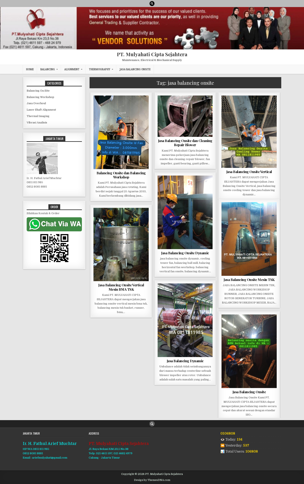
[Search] (152, 3)
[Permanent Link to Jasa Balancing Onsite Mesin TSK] (249, 239)
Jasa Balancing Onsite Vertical (249, 171)
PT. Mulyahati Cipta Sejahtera (152, 54)
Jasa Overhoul (36, 103)
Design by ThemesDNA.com (152, 480)
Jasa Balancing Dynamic (185, 361)
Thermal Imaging (38, 116)
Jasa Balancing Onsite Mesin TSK (249, 279)
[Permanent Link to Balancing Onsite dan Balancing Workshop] (121, 132)
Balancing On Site (38, 90)
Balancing (47, 69)
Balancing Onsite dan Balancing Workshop (121, 175)
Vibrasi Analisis (37, 122)
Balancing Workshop (40, 97)
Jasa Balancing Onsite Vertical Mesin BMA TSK (121, 287)
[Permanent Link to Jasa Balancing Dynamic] (185, 320)
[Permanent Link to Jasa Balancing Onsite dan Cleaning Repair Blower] (185, 116)
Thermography (99, 69)
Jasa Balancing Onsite (135, 69)
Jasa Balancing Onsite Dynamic (185, 253)
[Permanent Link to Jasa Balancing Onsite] (249, 351)
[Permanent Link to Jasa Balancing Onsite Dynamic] (185, 212)
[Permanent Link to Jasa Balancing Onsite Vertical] (249, 132)
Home (30, 69)
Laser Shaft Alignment (41, 109)
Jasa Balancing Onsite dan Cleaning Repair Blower (185, 142)
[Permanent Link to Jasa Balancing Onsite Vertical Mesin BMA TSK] (121, 244)
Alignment (71, 69)
